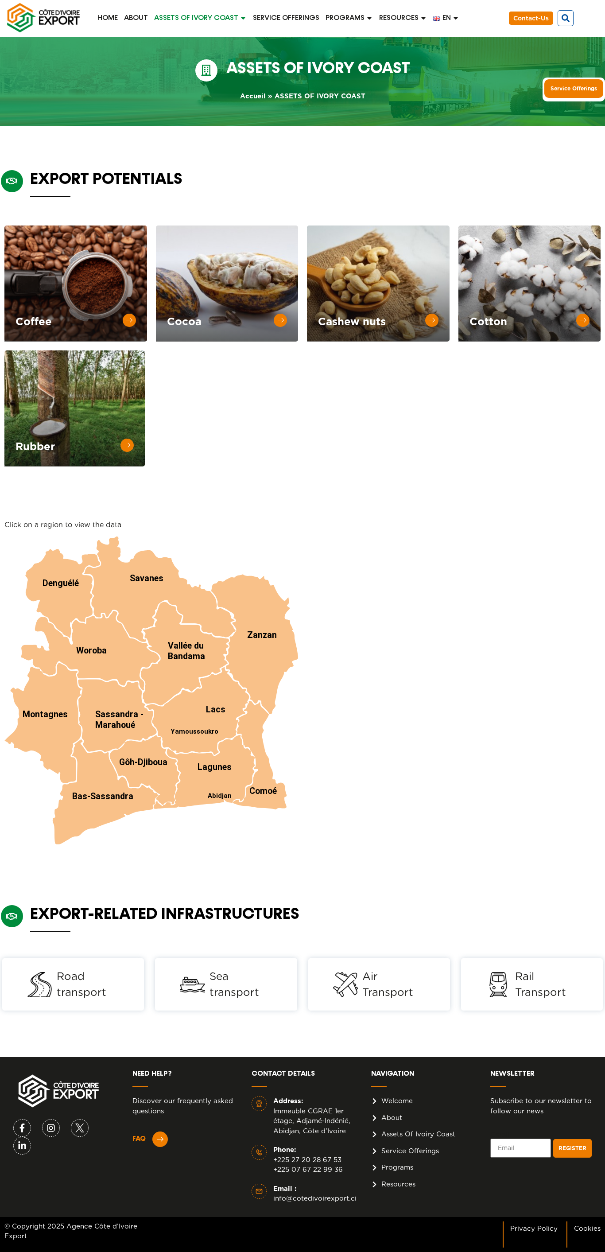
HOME (107, 18)
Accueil (253, 96)
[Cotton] (582, 320)
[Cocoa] (280, 320)
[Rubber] (127, 445)
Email (499, 1135)
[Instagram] (51, 1128)
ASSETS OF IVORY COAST (196, 18)
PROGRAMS (345, 18)
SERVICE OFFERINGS (286, 18)
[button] (566, 18)
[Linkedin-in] (22, 1146)
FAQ (139, 1139)
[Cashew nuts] (431, 320)
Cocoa (184, 321)
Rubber (35, 446)
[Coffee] (129, 320)
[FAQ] (160, 1139)
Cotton (488, 321)
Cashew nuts (352, 321)
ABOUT (136, 18)
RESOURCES (399, 18)
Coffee (34, 321)
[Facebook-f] (22, 1128)
